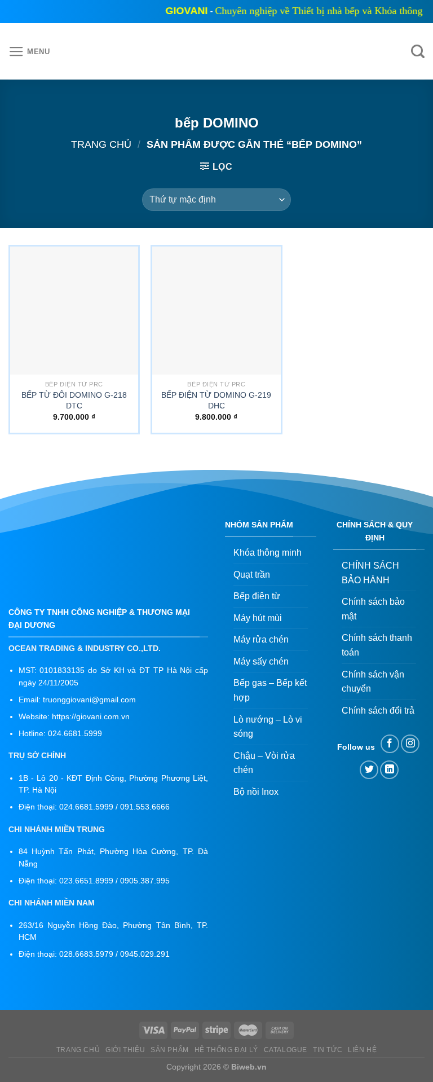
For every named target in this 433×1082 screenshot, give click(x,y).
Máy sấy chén (261, 661)
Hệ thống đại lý (226, 1050)
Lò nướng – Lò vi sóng (267, 727)
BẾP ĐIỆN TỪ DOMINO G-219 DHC (216, 400)
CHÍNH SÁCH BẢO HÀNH (370, 573)
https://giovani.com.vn (91, 716)
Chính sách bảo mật (373, 609)
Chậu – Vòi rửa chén (264, 763)
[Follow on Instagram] (410, 743)
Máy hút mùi (257, 618)
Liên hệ (362, 1050)
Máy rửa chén (261, 639)
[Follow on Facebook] (390, 743)
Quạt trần (251, 574)
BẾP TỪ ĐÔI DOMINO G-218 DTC (74, 400)
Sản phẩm (170, 1050)
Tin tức (327, 1050)
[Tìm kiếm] (418, 51)
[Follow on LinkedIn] (389, 769)
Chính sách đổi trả (378, 710)
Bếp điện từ (256, 596)
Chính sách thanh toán (377, 645)
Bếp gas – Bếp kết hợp (270, 690)
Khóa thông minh (267, 552)
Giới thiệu (125, 1050)
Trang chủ (101, 144)
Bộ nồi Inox (256, 792)
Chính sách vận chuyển (373, 682)
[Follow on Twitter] (369, 769)
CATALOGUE (286, 1050)
